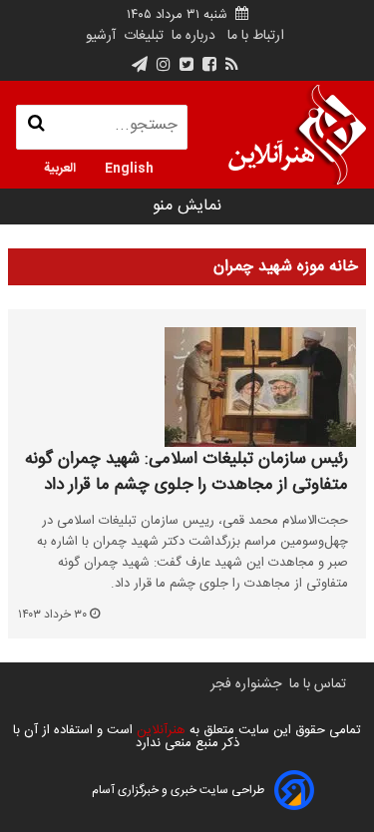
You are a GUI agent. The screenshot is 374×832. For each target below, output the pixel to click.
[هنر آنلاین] (297, 135)
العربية (60, 167)
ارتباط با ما (255, 36)
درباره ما (193, 36)
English (129, 167)
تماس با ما (317, 684)
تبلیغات (142, 36)
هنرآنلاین (159, 730)
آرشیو (101, 36)
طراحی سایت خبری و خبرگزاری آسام (178, 790)
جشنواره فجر (245, 684)
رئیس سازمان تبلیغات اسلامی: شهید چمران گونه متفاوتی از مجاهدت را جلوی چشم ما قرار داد (186, 472)
